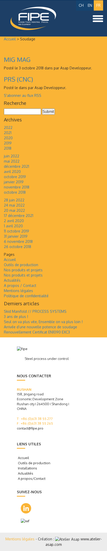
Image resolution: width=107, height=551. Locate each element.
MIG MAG (17, 59)
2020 (8, 138)
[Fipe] (27, 18)
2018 (7, 148)
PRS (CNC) (18, 79)
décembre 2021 (16, 166)
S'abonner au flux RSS (22, 95)
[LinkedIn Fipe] (26, 508)
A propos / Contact (20, 285)
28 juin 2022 (14, 200)
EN (90, 5)
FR (98, 5)
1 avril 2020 (13, 226)
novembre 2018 (16, 187)
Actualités (12, 280)
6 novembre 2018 (18, 241)
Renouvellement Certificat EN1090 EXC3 (37, 332)
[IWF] (29, 521)
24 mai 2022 (14, 205)
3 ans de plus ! (16, 316)
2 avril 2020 (14, 221)
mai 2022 (11, 161)
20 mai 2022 (14, 210)
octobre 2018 (15, 192)
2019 (8, 143)
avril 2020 (12, 171)
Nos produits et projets (23, 270)
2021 (7, 132)
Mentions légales (18, 290)
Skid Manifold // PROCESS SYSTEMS (35, 311)
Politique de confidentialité (26, 296)
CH (81, 5)
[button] (98, 18)
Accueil (10, 39)
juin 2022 (11, 156)
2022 (8, 127)
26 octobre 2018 (17, 246)
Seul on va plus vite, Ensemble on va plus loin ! (43, 322)
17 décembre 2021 (18, 215)
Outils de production (21, 265)
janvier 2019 (14, 182)
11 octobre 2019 (16, 231)
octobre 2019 (15, 177)
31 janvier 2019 (16, 236)
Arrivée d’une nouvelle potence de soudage (40, 327)
